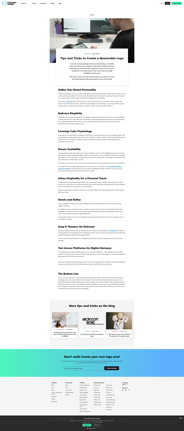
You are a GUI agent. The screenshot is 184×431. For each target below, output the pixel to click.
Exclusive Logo (83, 387)
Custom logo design (84, 385)
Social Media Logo (110, 399)
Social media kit (83, 402)
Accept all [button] (87, 425)
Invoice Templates (84, 392)
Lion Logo (108, 392)
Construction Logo (110, 395)
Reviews (67, 395)
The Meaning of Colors (83, 405)
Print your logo (83, 395)
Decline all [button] (97, 425)
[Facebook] (123, 390)
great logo (113, 230)
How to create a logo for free (56, 393)
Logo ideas (43, 3)
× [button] (182, 418)
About (52, 385)
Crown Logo (109, 397)
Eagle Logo (96, 390)
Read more (99, 422)
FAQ (66, 387)
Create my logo (176, 3)
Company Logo (97, 402)
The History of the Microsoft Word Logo (92, 313)
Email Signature (83, 397)
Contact (53, 399)
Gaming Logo (97, 395)
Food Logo (108, 409)
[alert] (92, 423)
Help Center (54, 401)
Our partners (68, 390)
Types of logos (83, 409)
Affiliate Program (69, 392)
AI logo (34, 3)
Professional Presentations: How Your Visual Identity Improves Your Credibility (65, 314)
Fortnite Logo (97, 397)
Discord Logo (97, 392)
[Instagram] (126, 390)
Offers (52, 3)
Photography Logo (110, 402)
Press (52, 387)
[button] (92, 428)
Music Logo (108, 407)
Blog (60, 3)
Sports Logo (109, 385)
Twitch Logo (97, 399)
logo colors (69, 101)
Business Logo (97, 404)
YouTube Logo (97, 385)
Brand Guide (83, 399)
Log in (167, 3)
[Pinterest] (129, 390)
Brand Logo (109, 387)
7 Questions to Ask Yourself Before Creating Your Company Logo (119, 314)
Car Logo (96, 387)
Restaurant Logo (110, 404)
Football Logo (109, 390)
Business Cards (83, 390)
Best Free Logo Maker (85, 411)
